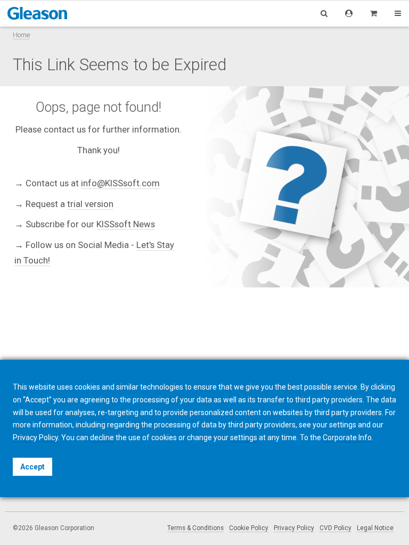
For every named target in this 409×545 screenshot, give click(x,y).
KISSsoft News (125, 224)
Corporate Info (347, 437)
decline (102, 437)
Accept (32, 467)
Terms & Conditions (195, 528)
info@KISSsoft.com (120, 183)
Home (21, 35)
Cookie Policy (248, 528)
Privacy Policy (294, 528)
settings (243, 437)
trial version (90, 204)
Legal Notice (375, 528)
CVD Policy (335, 528)
